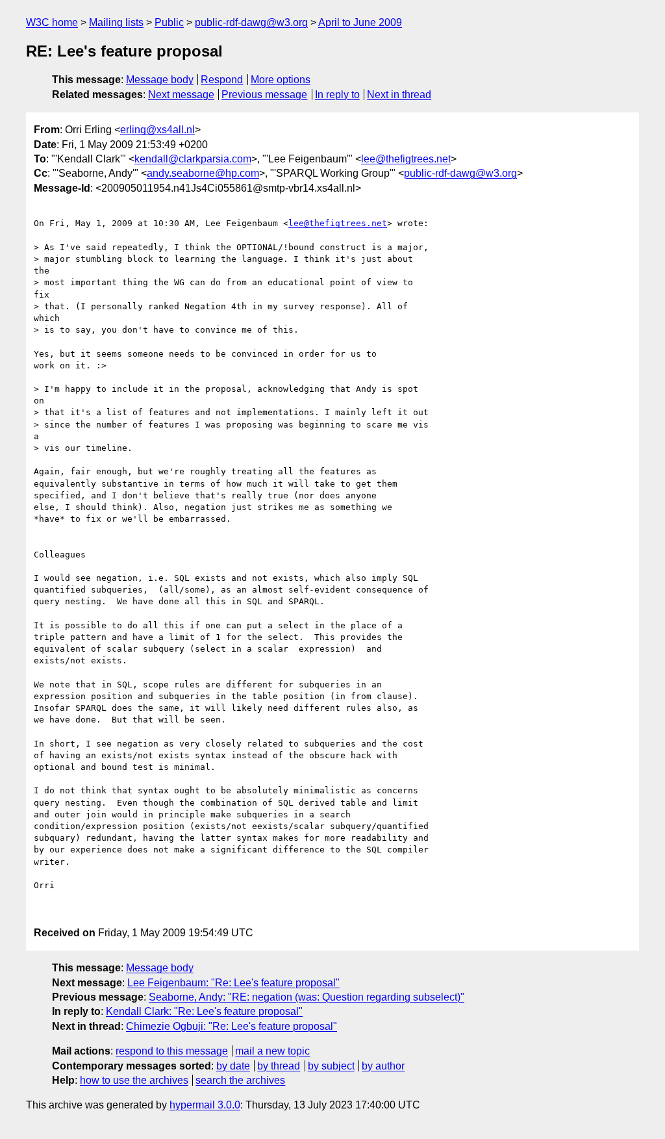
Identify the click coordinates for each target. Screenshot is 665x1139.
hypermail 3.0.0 (204, 1104)
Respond (222, 79)
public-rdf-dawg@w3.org (251, 22)
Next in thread (399, 94)
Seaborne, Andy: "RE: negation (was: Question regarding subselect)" (306, 997)
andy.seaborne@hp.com (203, 173)
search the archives (240, 1080)
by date (233, 1065)
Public (169, 22)
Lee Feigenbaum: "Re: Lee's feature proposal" (233, 982)
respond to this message (172, 1050)
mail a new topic (272, 1050)
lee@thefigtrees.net (406, 158)
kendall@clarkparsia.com (192, 158)
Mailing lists (116, 22)
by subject (331, 1065)
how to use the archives (134, 1080)
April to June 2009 (360, 22)
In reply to (337, 94)
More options (280, 79)
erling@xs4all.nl (157, 129)
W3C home (52, 22)
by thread (278, 1065)
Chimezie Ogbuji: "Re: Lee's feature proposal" (231, 1026)
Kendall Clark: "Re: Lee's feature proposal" (204, 1011)
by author (383, 1065)
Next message (181, 94)
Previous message (264, 94)
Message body (160, 79)
